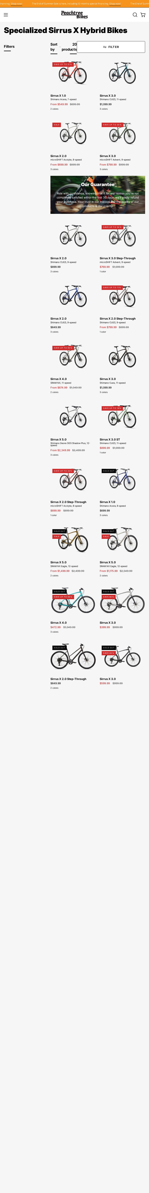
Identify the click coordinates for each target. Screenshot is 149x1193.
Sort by (53, 46)
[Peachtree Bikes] (74, 14)
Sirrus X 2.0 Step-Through (118, 318)
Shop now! (11, 3)
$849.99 (55, 327)
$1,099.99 (106, 104)
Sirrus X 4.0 (58, 379)
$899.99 (55, 267)
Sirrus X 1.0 (58, 95)
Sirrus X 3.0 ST (110, 439)
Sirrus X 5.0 (58, 439)
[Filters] (111, 47)
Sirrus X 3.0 (108, 95)
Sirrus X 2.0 (58, 156)
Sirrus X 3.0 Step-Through (118, 258)
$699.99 (105, 510)
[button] (134, 14)
